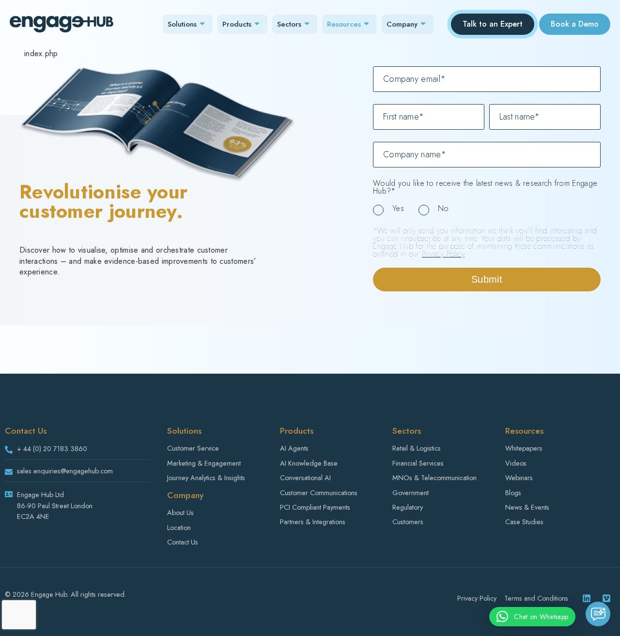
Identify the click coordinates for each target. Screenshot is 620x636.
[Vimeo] (606, 598)
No (443, 208)
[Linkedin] (586, 598)
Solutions (182, 24)
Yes (398, 208)
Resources (344, 24)
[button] (532, 616)
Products (236, 24)
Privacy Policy (443, 253)
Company (402, 24)
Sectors (289, 24)
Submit (486, 279)
